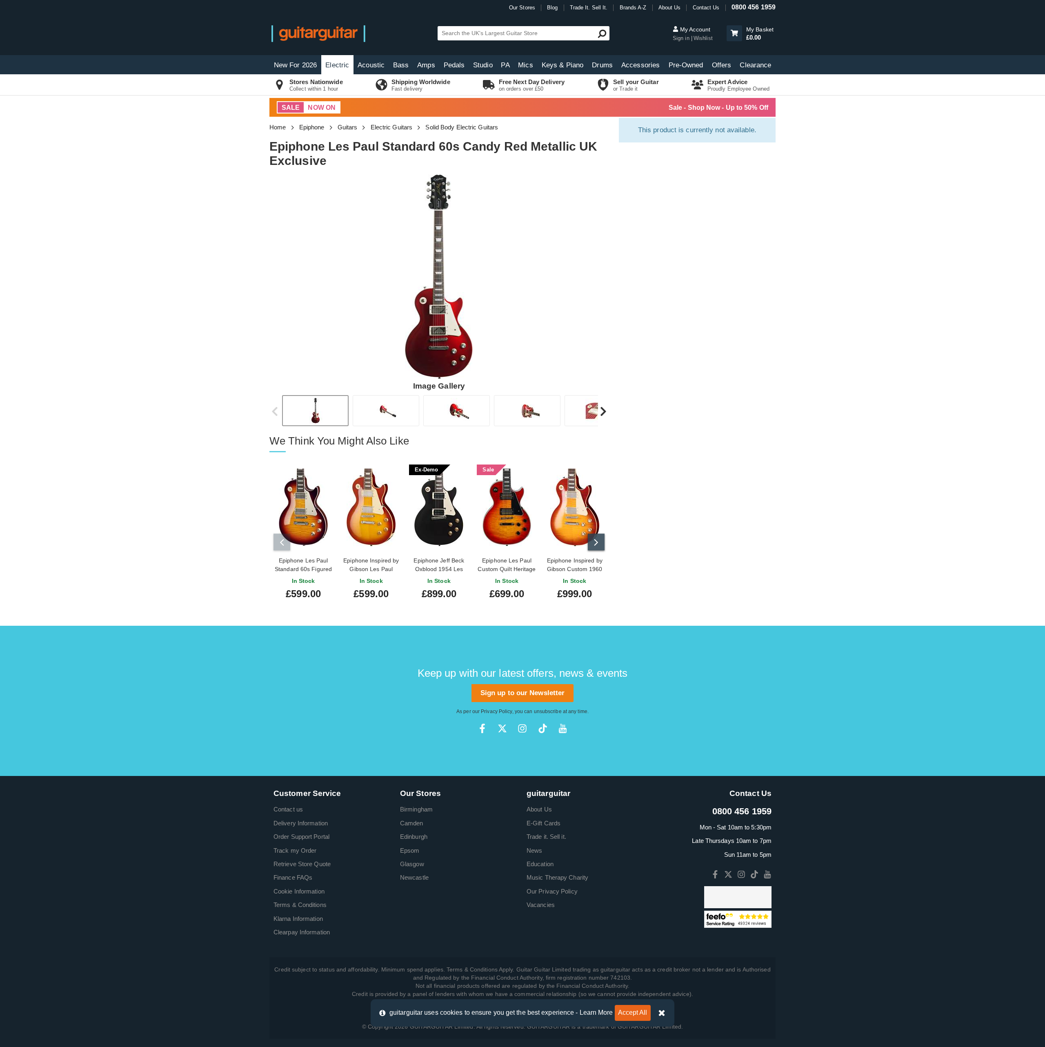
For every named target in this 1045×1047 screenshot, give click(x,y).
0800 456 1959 (754, 7)
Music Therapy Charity (557, 877)
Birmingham (416, 809)
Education (540, 863)
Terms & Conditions (300, 904)
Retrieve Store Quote (302, 863)
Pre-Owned (686, 65)
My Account (694, 29)
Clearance (755, 65)
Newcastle (414, 877)
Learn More (596, 1012)
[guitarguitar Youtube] (562, 728)
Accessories (640, 65)
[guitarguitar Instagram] (522, 728)
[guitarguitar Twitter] (502, 728)
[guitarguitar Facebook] (482, 728)
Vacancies (541, 904)
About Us (669, 7)
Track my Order (294, 850)
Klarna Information (298, 918)
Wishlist (703, 38)
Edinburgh (413, 836)
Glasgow (412, 863)
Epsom (410, 850)
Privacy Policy (496, 711)
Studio (483, 65)
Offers (722, 65)
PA (505, 65)
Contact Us (706, 7)
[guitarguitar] (318, 33)
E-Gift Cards (543, 823)
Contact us (288, 809)
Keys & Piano (562, 65)
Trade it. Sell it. (546, 836)
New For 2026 (295, 65)
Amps (426, 65)
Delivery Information (300, 823)
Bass (401, 65)
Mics (525, 65)
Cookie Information (299, 891)
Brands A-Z (633, 7)
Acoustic (371, 65)
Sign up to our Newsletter (522, 693)
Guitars (348, 127)
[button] (734, 33)
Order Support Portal (301, 836)
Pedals (454, 65)
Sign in (682, 38)
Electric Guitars (392, 127)
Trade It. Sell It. (589, 7)
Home (277, 127)
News (534, 850)
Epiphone (312, 127)
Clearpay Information (301, 932)
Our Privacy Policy (552, 891)
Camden (411, 823)
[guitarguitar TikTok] (542, 728)
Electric (337, 65)
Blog (552, 7)
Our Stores (522, 7)
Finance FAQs (292, 877)
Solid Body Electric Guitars (461, 127)
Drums (602, 65)
